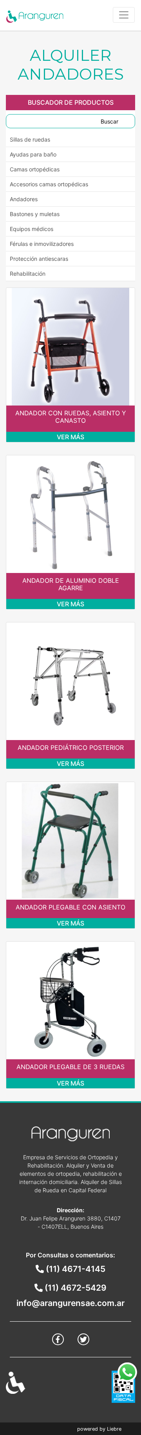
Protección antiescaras (39, 258)
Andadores (24, 199)
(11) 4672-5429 (75, 1288)
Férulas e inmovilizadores (42, 243)
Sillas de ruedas (30, 139)
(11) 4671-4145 (74, 1269)
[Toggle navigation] (124, 15)
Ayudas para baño (33, 154)
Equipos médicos (31, 229)
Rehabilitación (27, 273)
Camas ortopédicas (35, 169)
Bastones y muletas (35, 214)
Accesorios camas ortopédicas (49, 184)
